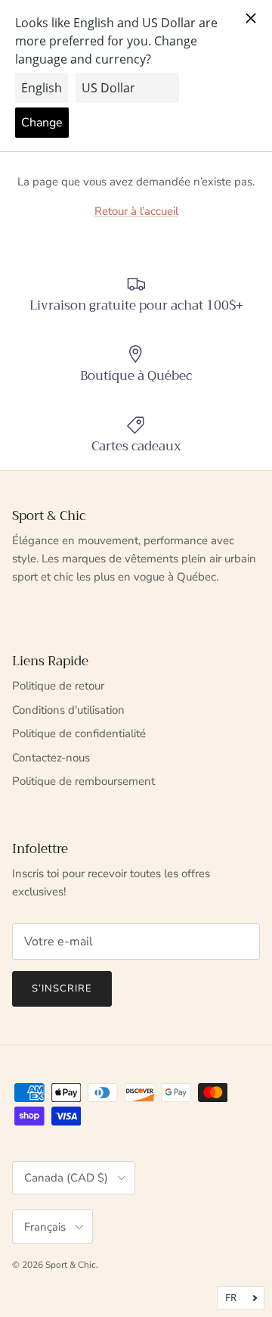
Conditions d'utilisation (68, 710)
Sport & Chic (70, 1265)
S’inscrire (62, 988)
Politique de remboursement (83, 781)
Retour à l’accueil (136, 211)
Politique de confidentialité (79, 733)
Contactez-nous (51, 757)
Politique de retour (58, 685)
